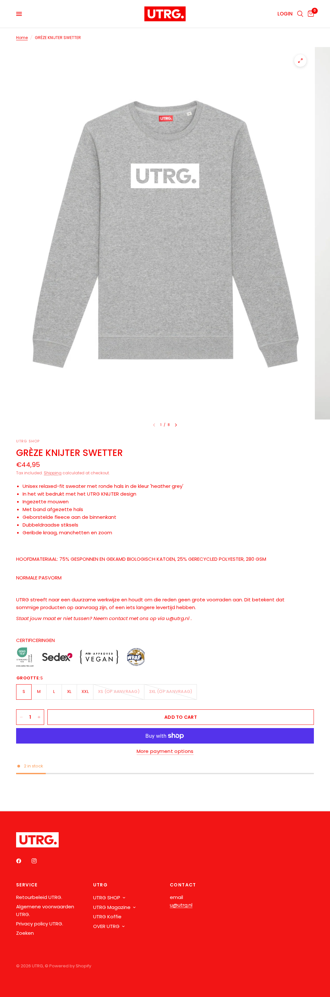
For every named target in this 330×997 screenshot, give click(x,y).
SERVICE (27, 885)
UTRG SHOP (106, 897)
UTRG (100, 885)
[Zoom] (300, 60)
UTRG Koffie (107, 916)
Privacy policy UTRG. (39, 923)
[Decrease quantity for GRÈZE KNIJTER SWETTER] (21, 717)
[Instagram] (39, 861)
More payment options (165, 751)
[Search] (300, 14)
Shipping (53, 473)
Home (22, 37)
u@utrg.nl (181, 905)
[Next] (175, 425)
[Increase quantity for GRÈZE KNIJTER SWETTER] (39, 717)
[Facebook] (23, 861)
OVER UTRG (106, 926)
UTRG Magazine (112, 907)
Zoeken (25, 933)
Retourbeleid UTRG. (39, 897)
